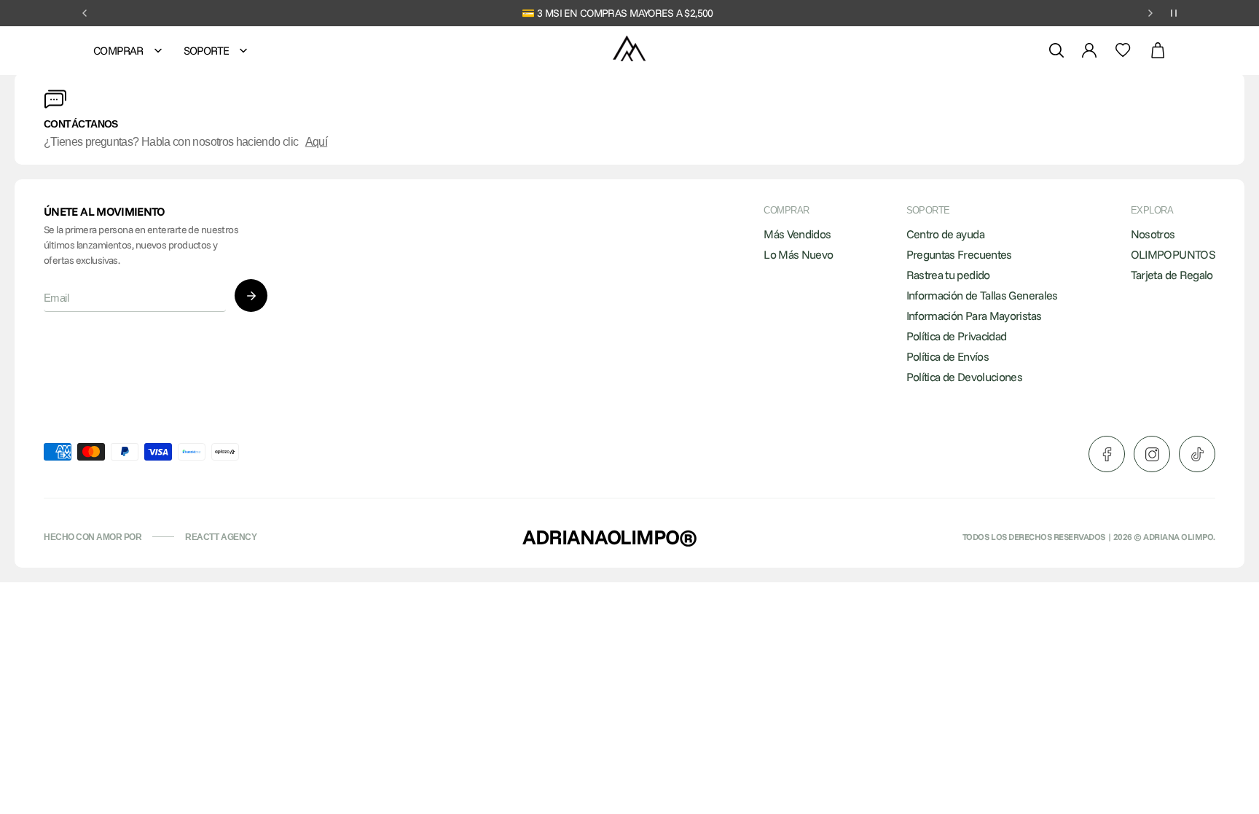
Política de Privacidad (956, 336)
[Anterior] (84, 13)
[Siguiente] (1150, 13)
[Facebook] (1107, 454)
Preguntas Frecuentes (959, 254)
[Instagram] (1152, 454)
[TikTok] (1197, 454)
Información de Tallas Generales (982, 295)
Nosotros (1153, 234)
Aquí (316, 142)
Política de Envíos (947, 356)
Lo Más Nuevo (798, 254)
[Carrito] (1158, 50)
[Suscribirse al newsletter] (251, 295)
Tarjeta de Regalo (1172, 274)
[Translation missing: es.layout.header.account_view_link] (1089, 50)
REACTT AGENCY (220, 537)
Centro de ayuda (945, 234)
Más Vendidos (797, 234)
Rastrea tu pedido (948, 274)
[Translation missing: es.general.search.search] (1056, 50)
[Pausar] (1173, 13)
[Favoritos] (1123, 50)
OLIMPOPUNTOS (1173, 254)
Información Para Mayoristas (974, 315)
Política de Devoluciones (964, 376)
